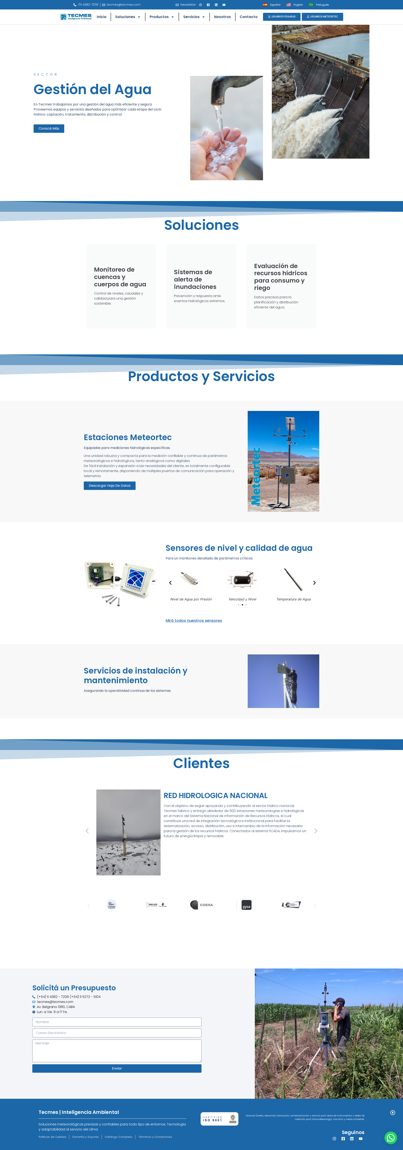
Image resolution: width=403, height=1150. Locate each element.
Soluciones (125, 16)
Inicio (101, 16)
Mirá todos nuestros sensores (194, 620)
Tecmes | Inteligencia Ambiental (79, 1112)
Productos (159, 16)
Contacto (249, 16)
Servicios (191, 16)
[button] (170, 582)
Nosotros (222, 16)
